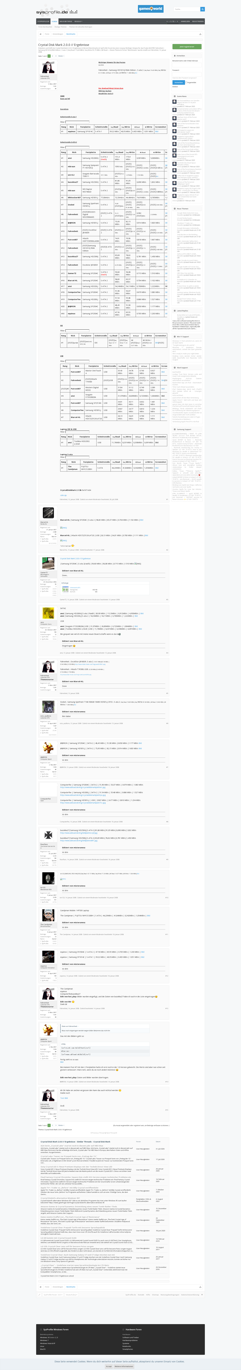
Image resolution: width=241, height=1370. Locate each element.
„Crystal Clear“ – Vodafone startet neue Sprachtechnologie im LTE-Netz (75, 1265)
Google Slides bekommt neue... (188, 213)
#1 (167, 499)
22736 (54, 902)
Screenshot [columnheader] (160, 127)
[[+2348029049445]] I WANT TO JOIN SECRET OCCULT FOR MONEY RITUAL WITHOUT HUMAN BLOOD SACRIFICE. (187, 436)
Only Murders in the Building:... (188, 235)
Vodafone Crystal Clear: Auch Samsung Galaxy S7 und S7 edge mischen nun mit (78, 1254)
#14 (166, 1082)
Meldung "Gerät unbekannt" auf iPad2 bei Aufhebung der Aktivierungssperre (187, 409)
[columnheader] (137, 127)
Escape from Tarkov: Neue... (187, 299)
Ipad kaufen (176, 372)
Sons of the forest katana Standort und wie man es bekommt (189, 170)
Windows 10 (44, 1337)
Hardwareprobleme (130, 1340)
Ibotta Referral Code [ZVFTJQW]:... (189, 315)
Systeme (126, 1343)
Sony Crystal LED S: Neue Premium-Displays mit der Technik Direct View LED (76, 1166)
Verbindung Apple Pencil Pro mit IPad (185, 422)
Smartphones (128, 1349)
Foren (54, 21)
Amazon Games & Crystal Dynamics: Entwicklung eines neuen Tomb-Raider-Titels (79, 1206)
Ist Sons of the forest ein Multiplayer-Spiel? (185, 183)
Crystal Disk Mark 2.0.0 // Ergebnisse (75, 558)
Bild (136, 73)
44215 (54, 637)
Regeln (78, 21)
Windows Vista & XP (47, 1343)
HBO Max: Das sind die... (185, 273)
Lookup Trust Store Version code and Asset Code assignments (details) (187, 375)
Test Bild (64, 1098)
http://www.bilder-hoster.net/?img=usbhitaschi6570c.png (75, 674)
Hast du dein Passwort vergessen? (184, 78)
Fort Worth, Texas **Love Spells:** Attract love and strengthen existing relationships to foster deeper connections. (187, 466)
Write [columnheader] (157, 152)
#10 (166, 898)
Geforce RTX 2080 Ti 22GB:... (187, 254)
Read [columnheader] (114, 127)
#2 (167, 550)
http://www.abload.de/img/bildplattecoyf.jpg (78, 833)
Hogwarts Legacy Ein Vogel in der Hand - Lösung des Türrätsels (189, 189)
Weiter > (61, 56)
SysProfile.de (43, 21)
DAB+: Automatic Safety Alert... (188, 241)
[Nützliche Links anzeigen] (200, 34)
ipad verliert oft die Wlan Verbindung (185, 398)
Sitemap (155, 1295)
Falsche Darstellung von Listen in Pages (186, 417)
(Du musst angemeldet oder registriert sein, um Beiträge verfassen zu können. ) (141, 1125)
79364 (54, 639)
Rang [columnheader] (63, 127)
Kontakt (141, 1295)
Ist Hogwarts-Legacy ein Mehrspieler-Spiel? (185, 131)
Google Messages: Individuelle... (188, 228)
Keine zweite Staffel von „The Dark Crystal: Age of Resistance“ (70, 1217)
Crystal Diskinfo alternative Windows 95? (60, 1198)
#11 (166, 934)
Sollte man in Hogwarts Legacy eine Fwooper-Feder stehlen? (188, 177)
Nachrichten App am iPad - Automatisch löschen (187, 384)
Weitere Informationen (124, 1366)
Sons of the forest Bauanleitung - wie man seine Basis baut (188, 144)
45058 (54, 943)
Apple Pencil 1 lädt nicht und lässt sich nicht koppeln (187, 401)
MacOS (43, 1349)
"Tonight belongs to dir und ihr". (183, 345)
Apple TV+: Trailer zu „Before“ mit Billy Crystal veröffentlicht (69, 1187)
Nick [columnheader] (72, 127)
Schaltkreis (181, 317)
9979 (54, 774)
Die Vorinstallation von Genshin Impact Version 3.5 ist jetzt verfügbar (188, 103)
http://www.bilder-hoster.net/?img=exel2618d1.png (90, 664)
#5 (167, 693)
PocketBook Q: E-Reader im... (187, 280)
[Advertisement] (79, 76)
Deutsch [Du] (71, 1295)
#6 (167, 723)
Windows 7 (44, 1340)
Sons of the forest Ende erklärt (188, 149)
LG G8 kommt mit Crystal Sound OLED (58, 1238)
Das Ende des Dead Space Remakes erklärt (186, 164)
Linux (42, 1346)
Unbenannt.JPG (75, 587)
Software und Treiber (131, 1337)
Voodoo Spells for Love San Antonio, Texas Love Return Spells (187, 490)
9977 (54, 776)
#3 (167, 600)
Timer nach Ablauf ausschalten (183, 387)
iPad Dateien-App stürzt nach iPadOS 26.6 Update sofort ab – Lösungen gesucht (187, 391)
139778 (54, 865)
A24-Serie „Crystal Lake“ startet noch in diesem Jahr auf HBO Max (72, 1145)
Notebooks (127, 1346)
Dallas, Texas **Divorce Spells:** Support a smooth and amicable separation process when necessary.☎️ (187, 473)
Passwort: (175, 70)
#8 (167, 822)
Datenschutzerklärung (190, 1295)
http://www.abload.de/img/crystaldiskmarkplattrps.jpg (83, 795)
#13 (166, 1008)
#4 (167, 653)
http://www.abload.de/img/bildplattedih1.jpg (78, 840)
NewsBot (180, 215)
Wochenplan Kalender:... (185, 247)
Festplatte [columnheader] (85, 127)
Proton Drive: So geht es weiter (188, 286)
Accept (109, 1366)
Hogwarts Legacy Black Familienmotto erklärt (185, 137)
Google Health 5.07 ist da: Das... (188, 267)
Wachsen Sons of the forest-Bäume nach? (187, 118)
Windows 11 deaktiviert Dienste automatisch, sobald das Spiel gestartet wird (187, 349)
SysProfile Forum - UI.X (52, 1295)
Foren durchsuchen (45, 27)
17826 (54, 980)
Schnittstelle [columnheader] (101, 127)
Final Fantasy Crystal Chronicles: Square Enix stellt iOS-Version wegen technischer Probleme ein (86, 1177)
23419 (54, 539)
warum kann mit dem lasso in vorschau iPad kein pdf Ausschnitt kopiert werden (187, 405)
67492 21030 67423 (54, 593)
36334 (54, 589)
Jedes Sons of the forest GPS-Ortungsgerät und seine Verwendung (187, 156)
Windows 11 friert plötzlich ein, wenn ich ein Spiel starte (187, 342)
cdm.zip (63, 495)
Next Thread (111, 1133)
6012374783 (52, 543)
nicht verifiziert (177, 395)
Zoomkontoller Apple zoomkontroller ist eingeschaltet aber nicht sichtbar (187, 414)
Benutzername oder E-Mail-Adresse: (185, 61)
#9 (167, 859)
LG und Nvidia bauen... (185, 218)
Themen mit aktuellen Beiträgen (80, 27)
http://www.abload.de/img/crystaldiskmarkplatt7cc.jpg (83, 802)
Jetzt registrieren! (187, 46)
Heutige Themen (61, 27)
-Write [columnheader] (130, 152)
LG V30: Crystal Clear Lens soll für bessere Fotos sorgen (67, 1246)
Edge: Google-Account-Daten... (188, 260)
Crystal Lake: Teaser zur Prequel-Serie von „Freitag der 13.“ (69, 1156)
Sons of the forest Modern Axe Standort (188, 125)
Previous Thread (98, 1133)
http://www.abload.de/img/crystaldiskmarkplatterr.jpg (82, 787)
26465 (54, 941)
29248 (54, 730)
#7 (167, 767)
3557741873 (52, 735)
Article (174, 106)
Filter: (62, 122)
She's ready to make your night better (185, 354)
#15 (166, 1110)
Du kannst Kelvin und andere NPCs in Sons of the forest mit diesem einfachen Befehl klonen (189, 111)
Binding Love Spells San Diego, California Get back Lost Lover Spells (187, 486)
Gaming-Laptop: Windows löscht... (189, 292)
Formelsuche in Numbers (181, 419)
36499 (54, 863)
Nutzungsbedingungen (170, 1295)
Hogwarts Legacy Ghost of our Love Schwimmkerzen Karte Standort (188, 197)
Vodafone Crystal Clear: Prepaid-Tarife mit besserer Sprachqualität (73, 1227)
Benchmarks (132, 50)
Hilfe (148, 1295)
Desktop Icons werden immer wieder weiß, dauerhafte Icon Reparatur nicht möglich (187, 358)
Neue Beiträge (66, 21)
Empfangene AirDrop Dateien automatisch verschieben (187, 379)
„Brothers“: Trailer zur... (185, 223)
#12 (166, 976)
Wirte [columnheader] (126, 127)
